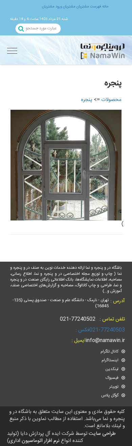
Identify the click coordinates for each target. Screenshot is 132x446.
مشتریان (68, 7)
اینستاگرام (110, 360)
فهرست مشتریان (88, 7)
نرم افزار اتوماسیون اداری (34, 441)
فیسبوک (112, 377)
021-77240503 (99, 330)
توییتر (114, 386)
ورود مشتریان (52, 7)
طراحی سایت (101, 433)
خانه (104, 7)
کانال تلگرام (110, 351)
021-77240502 (92, 319)
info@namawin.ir (97, 340)
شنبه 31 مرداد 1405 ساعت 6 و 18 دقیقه (39, 19)
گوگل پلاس (110, 395)
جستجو (22, 29)
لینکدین (112, 369)
